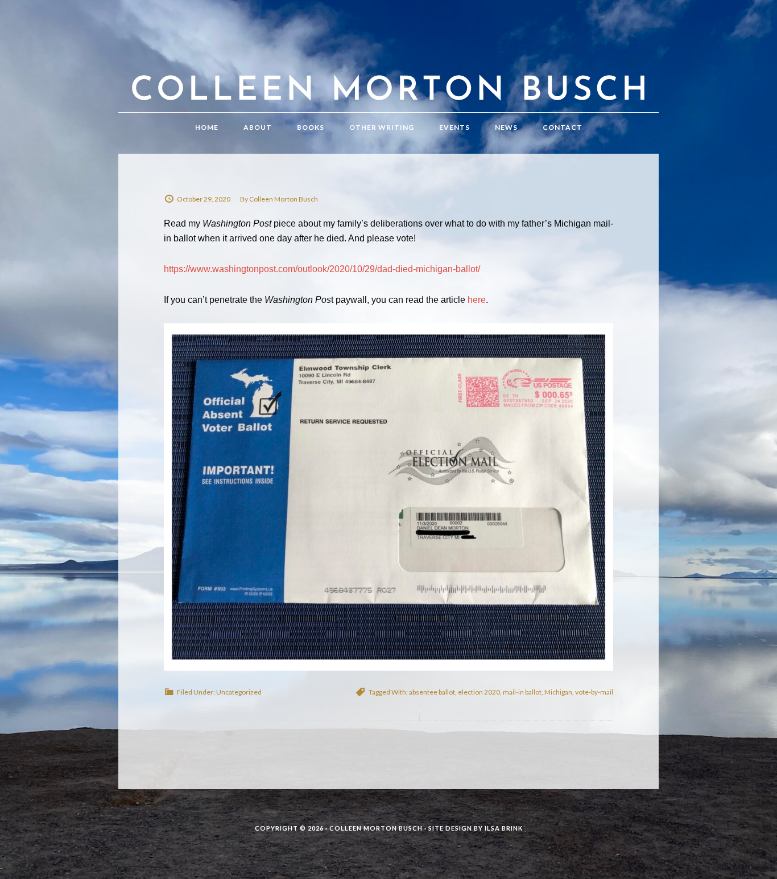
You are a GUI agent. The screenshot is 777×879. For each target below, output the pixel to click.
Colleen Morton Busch (388, 67)
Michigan (558, 692)
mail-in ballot (522, 692)
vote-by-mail (594, 692)
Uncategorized (239, 692)
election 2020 (479, 692)
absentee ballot (432, 692)
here (477, 300)
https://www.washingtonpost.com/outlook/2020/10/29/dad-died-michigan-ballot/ (322, 269)
